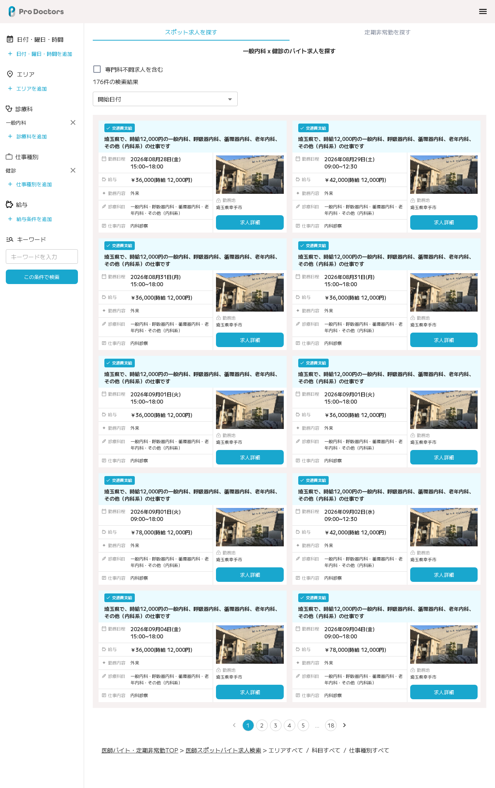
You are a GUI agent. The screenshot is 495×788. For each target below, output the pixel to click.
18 (331, 725)
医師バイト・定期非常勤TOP (139, 750)
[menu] (483, 11)
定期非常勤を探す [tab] (388, 32)
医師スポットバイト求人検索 (223, 750)
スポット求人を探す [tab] (191, 32)
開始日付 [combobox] (109, 99)
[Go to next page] (344, 725)
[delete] (73, 123)
